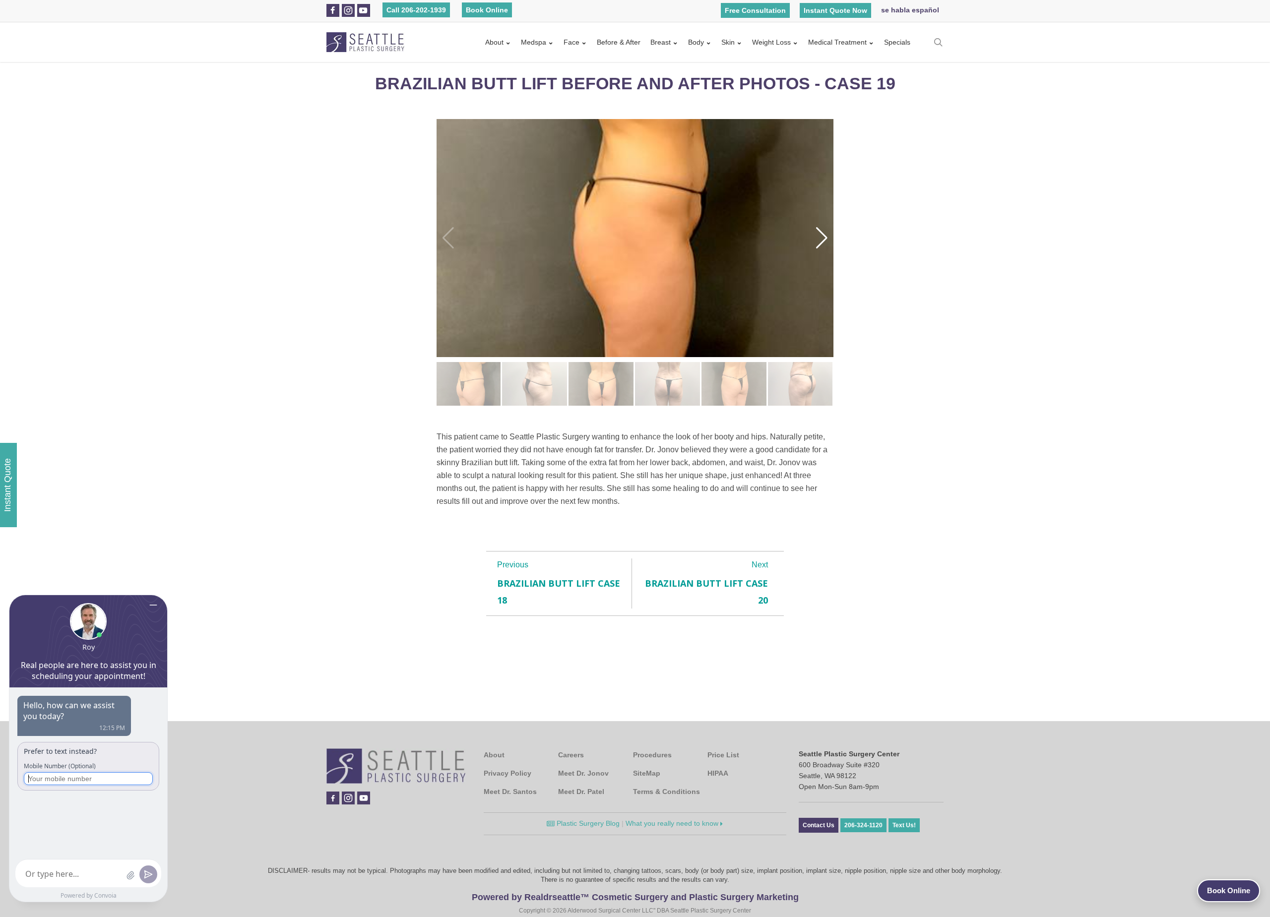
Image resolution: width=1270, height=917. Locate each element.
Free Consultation (755, 10)
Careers (571, 755)
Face (571, 42)
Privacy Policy (507, 773)
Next (760, 564)
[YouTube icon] (363, 10)
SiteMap (646, 773)
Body (696, 42)
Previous (512, 564)
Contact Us (818, 825)
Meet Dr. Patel (581, 791)
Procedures (652, 755)
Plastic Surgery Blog (587, 823)
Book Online (487, 10)
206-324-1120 (863, 825)
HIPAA (717, 773)
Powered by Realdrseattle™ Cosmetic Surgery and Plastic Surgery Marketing (635, 897)
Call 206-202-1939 (416, 10)
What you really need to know (673, 823)
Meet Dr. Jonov (583, 773)
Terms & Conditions (666, 791)
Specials (897, 42)
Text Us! (904, 825)
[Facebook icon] (332, 10)
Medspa (533, 42)
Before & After (618, 42)
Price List (723, 755)
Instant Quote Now (835, 10)
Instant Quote (7, 485)
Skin (728, 42)
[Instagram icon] (348, 10)
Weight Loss (771, 42)
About (494, 42)
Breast (660, 42)
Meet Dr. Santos (510, 791)
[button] (821, 238)
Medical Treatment (837, 42)
